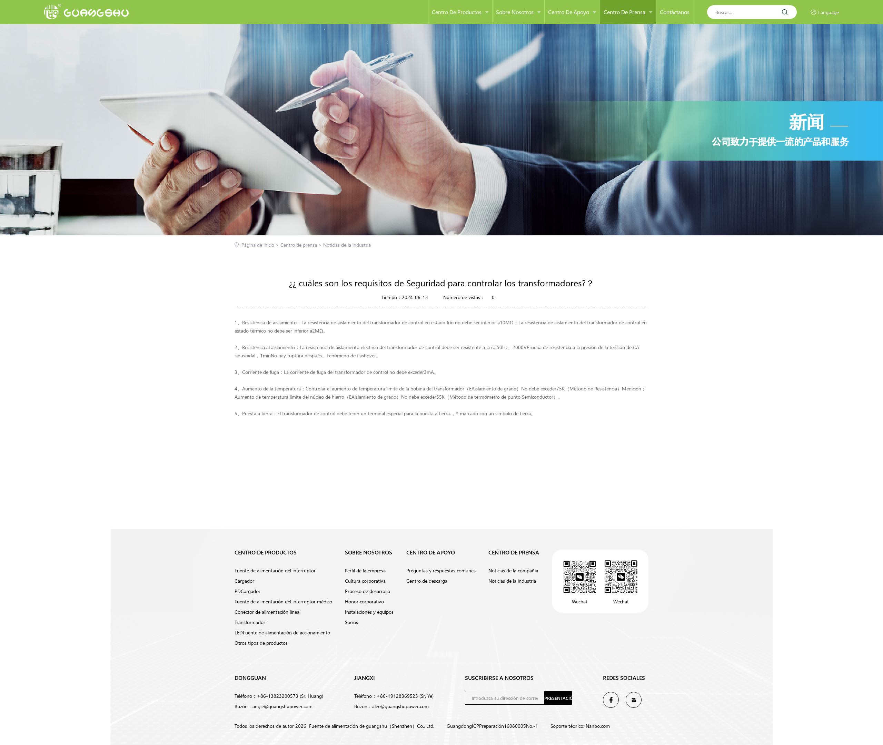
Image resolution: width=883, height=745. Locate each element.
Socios (351, 622)
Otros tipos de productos (261, 643)
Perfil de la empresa (365, 570)
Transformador (250, 622)
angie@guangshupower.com (282, 706)
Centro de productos (457, 12)
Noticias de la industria (347, 245)
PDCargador (247, 591)
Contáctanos (674, 12)
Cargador (244, 581)
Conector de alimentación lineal (267, 612)
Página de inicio (260, 245)
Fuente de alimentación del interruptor (275, 570)
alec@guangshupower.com (400, 706)
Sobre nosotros (515, 12)
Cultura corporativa (365, 581)
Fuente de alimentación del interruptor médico (283, 601)
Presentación (558, 698)
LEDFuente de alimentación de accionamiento (282, 632)
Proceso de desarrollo (367, 591)
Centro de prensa (624, 12)
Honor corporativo (364, 601)
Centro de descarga (426, 581)
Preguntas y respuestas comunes (441, 570)
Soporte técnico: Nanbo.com (580, 726)
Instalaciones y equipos (369, 612)
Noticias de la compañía (513, 570)
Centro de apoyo (568, 12)
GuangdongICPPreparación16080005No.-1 (492, 726)
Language (828, 12)
